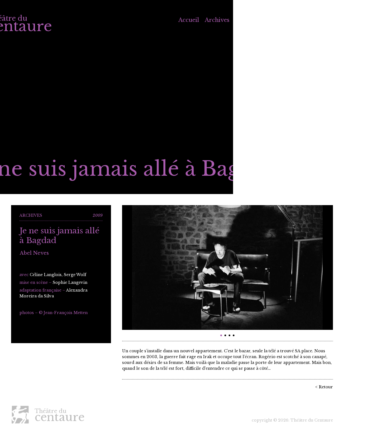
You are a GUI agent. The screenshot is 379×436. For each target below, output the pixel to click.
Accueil (188, 20)
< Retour (324, 386)
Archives (217, 20)
